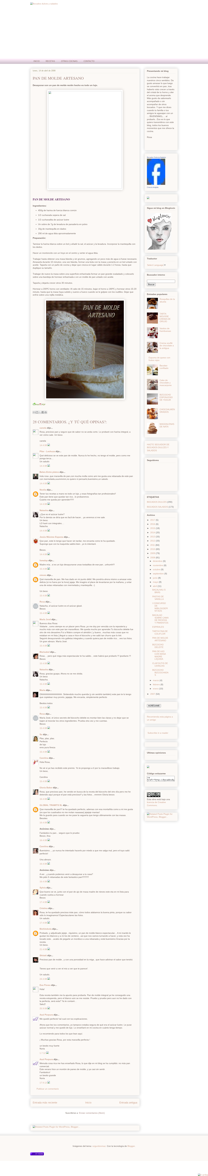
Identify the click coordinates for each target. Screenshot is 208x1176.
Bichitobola (46, 929)
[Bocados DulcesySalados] (156, 184)
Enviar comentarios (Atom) (92, 1113)
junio (155, 578)
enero (156, 688)
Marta (42, 690)
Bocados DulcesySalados (156, 157)
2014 (153, 532)
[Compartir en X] (39, 412)
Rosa (42, 601)
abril (155, 586)
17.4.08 (44, 902)
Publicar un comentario (48, 1089)
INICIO (36, 61)
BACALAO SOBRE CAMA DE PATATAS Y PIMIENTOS (160, 619)
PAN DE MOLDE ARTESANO (58, 78)
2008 (153, 557)
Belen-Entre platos (49, 472)
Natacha (44, 510)
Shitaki (43, 955)
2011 (152, 545)
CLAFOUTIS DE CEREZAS (160, 664)
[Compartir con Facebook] (42, 412)
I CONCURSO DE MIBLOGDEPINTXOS (160, 607)
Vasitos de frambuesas (165, 329)
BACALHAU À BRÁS (159, 591)
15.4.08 (44, 569)
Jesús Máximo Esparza (51, 537)
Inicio (88, 1102)
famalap (44, 560)
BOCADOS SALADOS (157, 507)
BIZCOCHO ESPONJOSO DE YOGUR (166, 397)
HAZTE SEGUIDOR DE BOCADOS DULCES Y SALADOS (158, 447)
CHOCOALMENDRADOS (167, 410)
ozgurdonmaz (99, 1146)
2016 (153, 524)
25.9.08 (44, 1008)
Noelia (43, 489)
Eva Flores (45, 985)
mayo (156, 582)
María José (45, 619)
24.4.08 (44, 979)
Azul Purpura (46, 1014)
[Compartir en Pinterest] (45, 412)
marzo (156, 680)
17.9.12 (44, 1082)
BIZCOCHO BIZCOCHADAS (160, 672)
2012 (153, 541)
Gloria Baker (46, 787)
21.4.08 (44, 949)
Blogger (131, 1146)
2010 (153, 549)
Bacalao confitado (164, 366)
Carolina (44, 758)
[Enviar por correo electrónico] (34, 412)
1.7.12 (43, 1053)
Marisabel (45, 652)
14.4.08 (44, 445)
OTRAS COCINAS (69, 61)
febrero (156, 684)
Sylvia (43, 887)
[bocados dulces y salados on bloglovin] (159, 249)
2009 (153, 553)
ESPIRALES (158, 627)
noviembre (158, 565)
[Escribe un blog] (37, 412)
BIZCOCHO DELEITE (158, 645)
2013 (153, 536)
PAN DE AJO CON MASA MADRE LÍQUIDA (159, 655)
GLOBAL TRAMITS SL (51, 805)
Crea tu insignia (152, 187)
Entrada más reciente (45, 1102)
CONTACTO (89, 61)
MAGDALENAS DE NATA (167, 425)
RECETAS (50, 61)
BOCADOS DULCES (157, 502)
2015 (153, 528)
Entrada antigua (128, 1102)
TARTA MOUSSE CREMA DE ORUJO (165, 318)
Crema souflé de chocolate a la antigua (167, 345)
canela (43, 428)
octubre (157, 569)
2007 (153, 694)
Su (41, 734)
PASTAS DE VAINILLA (158, 597)
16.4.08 (44, 799)
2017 (153, 520)
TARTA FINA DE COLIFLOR (160, 632)
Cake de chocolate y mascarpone (166, 383)
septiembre (158, 573)
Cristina (44, 908)
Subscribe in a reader (158, 733)
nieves (43, 575)
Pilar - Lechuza (47, 451)
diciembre (158, 561)
